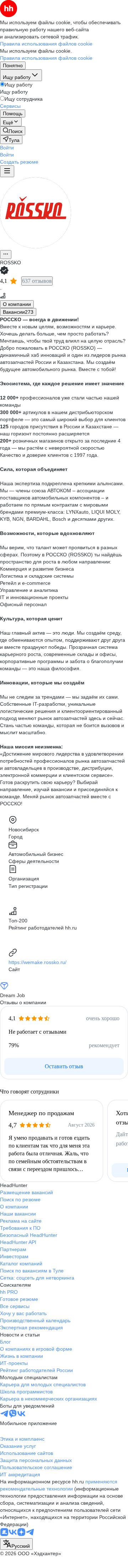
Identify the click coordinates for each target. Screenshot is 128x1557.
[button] (7, 147)
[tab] (17, 304)
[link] (12, 130)
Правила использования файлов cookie (46, 58)
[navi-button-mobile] (7, 171)
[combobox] (16, 1544)
